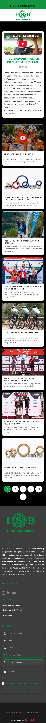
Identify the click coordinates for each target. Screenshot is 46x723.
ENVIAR (23, 690)
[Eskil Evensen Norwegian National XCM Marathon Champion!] (23, 270)
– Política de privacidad (11, 605)
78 (39, 489)
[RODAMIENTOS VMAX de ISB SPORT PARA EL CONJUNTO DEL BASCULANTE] (23, 181)
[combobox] (25, 662)
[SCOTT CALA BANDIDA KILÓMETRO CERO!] (23, 316)
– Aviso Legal (7, 615)
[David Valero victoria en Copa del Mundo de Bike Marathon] (23, 362)
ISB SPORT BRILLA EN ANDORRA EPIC (20, 154)
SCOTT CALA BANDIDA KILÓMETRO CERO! (21, 332)
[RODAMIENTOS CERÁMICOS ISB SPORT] (23, 451)
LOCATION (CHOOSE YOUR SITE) (24, 6)
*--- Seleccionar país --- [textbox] (17, 662)
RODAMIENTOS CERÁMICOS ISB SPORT (20, 468)
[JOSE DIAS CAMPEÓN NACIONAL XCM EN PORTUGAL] (23, 225)
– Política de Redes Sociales (12, 610)
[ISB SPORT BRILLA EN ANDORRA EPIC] (23, 138)
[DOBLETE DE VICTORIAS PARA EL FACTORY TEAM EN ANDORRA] (23, 405)
